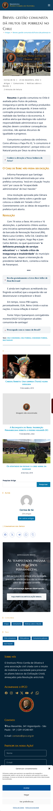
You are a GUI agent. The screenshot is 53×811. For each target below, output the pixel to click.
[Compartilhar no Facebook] (5, 534)
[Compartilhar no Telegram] (19, 534)
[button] (49, 768)
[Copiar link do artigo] (32, 534)
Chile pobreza (26, 338)
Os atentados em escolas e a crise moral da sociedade (26, 467)
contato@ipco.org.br (23, 735)
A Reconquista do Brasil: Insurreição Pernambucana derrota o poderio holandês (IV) (26, 428)
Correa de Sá (9, 80)
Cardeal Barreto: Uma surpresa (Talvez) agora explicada (26, 382)
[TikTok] (32, 693)
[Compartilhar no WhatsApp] (26, 534)
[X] (21, 693)
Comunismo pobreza (39, 338)
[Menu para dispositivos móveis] (49, 5)
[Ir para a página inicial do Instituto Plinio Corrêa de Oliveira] (26, 704)
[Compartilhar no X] (12, 534)
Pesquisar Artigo (9, 480)
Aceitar (26, 788)
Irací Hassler (8, 340)
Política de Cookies (18, 808)
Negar (26, 794)
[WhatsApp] (37, 693)
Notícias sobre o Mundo (33, 624)
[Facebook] (6, 693)
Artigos (7, 83)
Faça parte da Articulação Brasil (26, 597)
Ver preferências (26, 801)
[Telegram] (16, 693)
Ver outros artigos (26, 518)
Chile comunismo (13, 338)
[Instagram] (11, 693)
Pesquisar (43, 484)
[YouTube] (26, 693)
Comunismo (18, 83)
